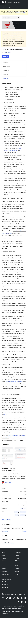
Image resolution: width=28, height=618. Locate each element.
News (3, 555)
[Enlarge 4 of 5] (24, 449)
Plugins (17, 558)
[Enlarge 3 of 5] (11, 462)
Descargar (5, 56)
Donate (18, 571)
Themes (17, 555)
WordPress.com (7, 579)
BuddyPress (6, 587)
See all (24, 531)
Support (4, 568)
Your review (5, 531)
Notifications (23, 512)
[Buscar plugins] (18, 17)
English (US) (23, 508)
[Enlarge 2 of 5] (11, 456)
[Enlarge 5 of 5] (24, 455)
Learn (3, 566)
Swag (17, 574)
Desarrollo (6, 74)
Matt (4, 582)
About (3, 552)
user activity (23, 515)
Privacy (4, 561)
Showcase (18, 552)
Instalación (6, 70)
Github (5, 414)
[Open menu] (25, 2)
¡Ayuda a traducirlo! (20, 12)
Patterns (17, 561)
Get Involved (18, 566)
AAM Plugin (7, 52)
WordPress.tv (6, 574)
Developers (5, 571)
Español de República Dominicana (15, 594)
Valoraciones (6, 66)
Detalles (5, 62)
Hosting (4, 558)
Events (17, 568)
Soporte (5, 78)
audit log (17, 512)
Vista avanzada (6, 519)
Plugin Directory (6, 7)
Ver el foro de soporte (8, 543)
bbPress (5, 584)
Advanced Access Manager (14, 381)
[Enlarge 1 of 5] (11, 449)
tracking (17, 515)
